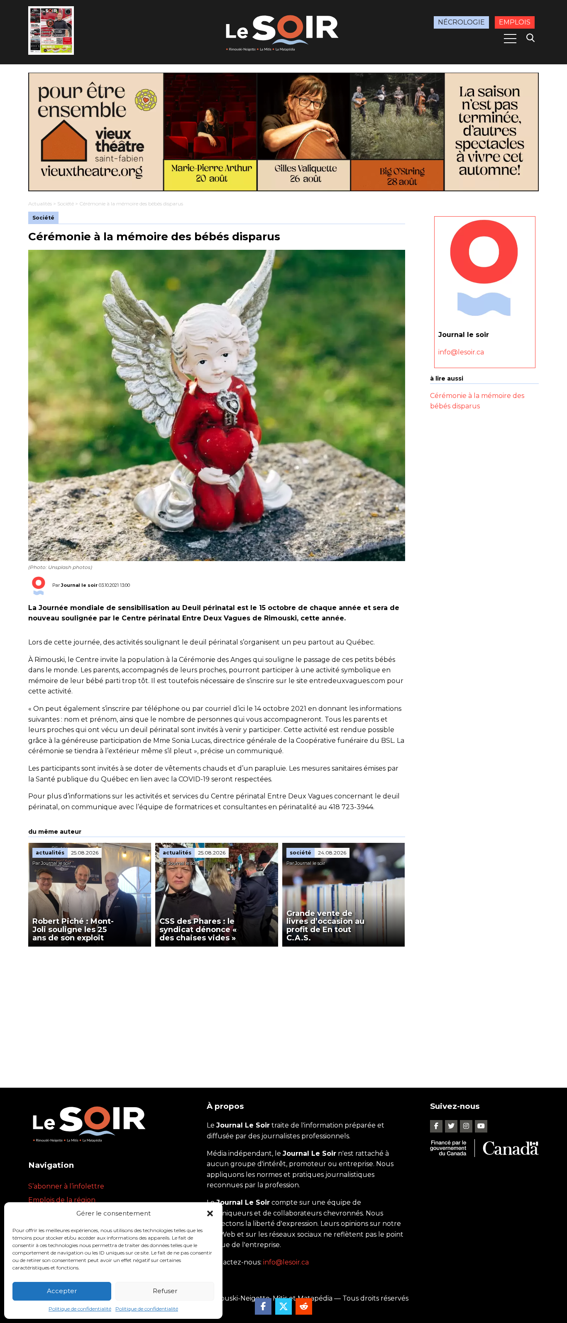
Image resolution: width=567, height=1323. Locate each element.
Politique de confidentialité (80, 1309)
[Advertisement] (216, 1009)
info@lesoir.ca (461, 352)
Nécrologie (461, 22)
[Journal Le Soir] (283, 31)
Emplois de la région (61, 1200)
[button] (210, 1213)
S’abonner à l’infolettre (66, 1186)
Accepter (62, 1291)
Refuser (165, 1291)
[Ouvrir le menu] (510, 38)
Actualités (40, 203)
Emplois (514, 22)
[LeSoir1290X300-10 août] (283, 132)
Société (65, 203)
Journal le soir (79, 585)
